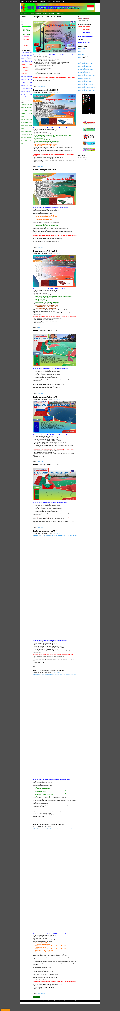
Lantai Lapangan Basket (45, 1)
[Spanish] (88, 18)
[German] (84, 18)
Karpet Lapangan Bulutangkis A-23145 (86, 90)
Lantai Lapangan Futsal (58, 1)
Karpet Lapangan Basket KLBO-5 (46, 90)
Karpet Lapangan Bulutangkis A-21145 (48, 670)
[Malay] (87, 18)
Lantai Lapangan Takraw (36, 13)
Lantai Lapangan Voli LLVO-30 (45, 531)
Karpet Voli (40, 327)
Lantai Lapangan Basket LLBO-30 (46, 331)
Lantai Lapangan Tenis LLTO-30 (45, 465)
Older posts (37, 996)
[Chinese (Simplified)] (79, 18)
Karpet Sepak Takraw (83, 53)
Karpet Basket (40, 166)
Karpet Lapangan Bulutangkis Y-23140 (48, 824)
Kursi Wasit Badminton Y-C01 (84, 78)
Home (22, 1)
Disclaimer (61, 1000)
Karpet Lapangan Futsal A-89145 (85, 84)
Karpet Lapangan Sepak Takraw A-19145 (87, 80)
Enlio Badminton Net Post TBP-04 (85, 77)
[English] (81, 18)
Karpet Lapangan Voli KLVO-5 (45, 251)
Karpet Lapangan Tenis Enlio (84, 82)
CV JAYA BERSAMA (48, 19)
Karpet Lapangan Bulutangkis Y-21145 (86, 89)
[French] (83, 18)
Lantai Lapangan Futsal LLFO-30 (46, 397)
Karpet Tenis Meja (82, 55)
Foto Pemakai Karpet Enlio (48, 13)
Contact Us (50, 1000)
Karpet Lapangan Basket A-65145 (85, 86)
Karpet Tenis (40, 247)
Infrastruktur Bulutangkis (31, 1)
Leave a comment (56, 19)
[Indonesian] (86, 18)
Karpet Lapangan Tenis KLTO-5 (45, 170)
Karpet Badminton (41, 86)
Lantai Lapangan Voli (25, 13)
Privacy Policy (67, 1000)
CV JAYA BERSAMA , (39, 1002)
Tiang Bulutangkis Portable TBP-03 (47, 17)
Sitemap (55, 1000)
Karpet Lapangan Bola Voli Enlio (85, 81)
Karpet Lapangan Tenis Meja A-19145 (86, 87)
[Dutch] (80, 18)
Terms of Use (74, 1000)
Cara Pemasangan (60, 13)
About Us (45, 1000)
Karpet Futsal (40, 461)
